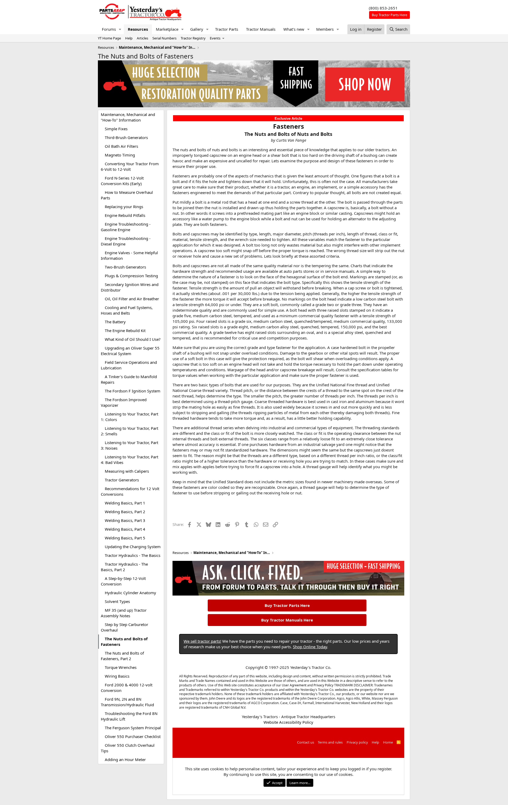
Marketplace (167, 29)
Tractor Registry (193, 38)
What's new (293, 29)
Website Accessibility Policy (288, 722)
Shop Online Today (310, 646)
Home (388, 742)
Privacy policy (357, 742)
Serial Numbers (164, 38)
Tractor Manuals (260, 29)
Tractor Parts (226, 29)
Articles (142, 38)
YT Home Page (109, 38)
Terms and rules (330, 742)
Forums (109, 29)
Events (215, 38)
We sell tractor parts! (202, 641)
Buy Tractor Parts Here (287, 605)
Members (325, 29)
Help (129, 38)
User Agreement (294, 685)
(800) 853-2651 (383, 8)
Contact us (305, 742)
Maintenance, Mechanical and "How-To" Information (128, 117)
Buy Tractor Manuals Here (287, 620)
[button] (120, 29)
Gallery (196, 29)
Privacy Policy (323, 685)
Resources (138, 29)
